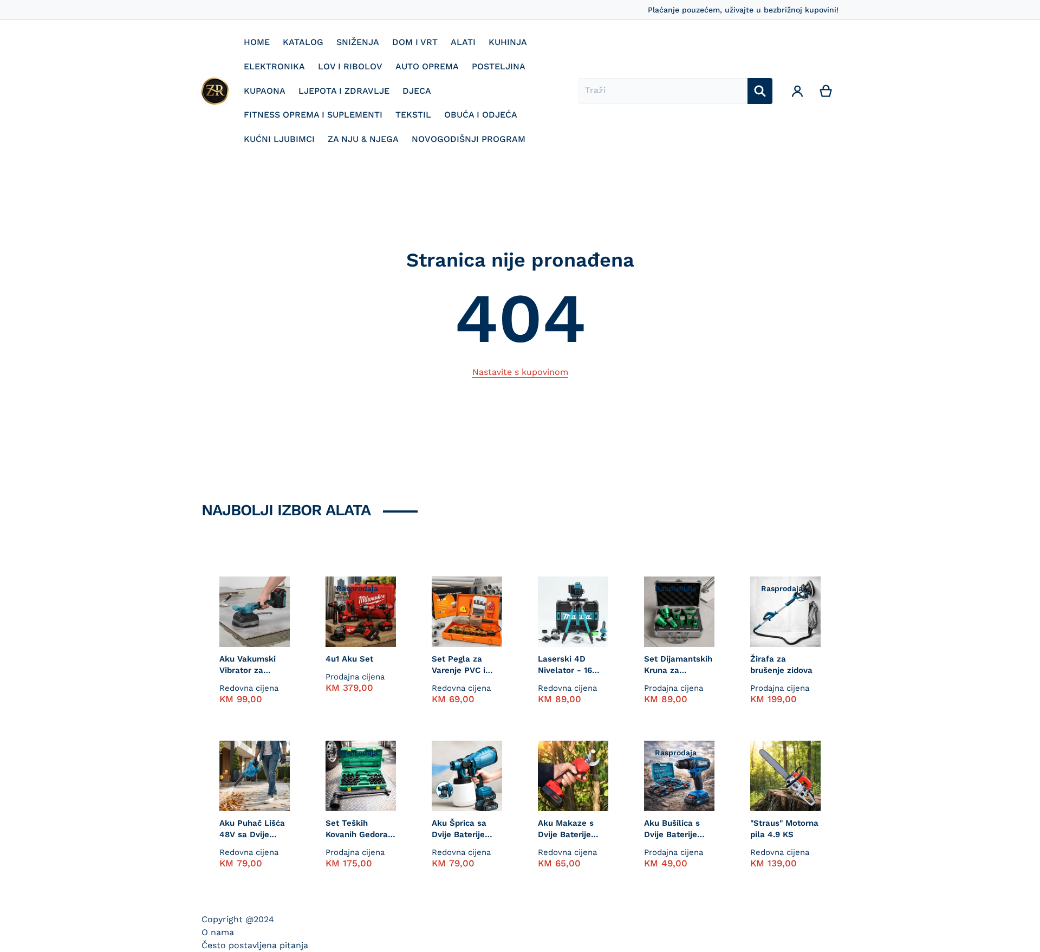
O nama (218, 932)
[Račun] (797, 91)
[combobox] (663, 91)
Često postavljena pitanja (255, 945)
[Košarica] (826, 91)
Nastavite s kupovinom (520, 372)
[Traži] (760, 91)
